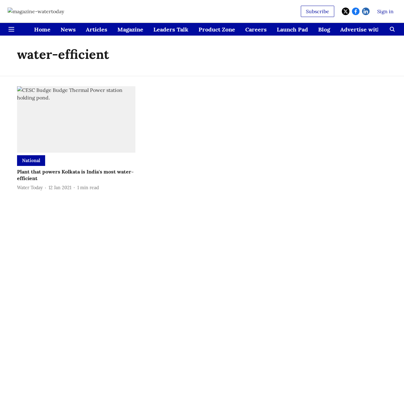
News (68, 29)
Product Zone (217, 29)
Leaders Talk (170, 29)
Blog (324, 29)
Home (42, 29)
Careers (256, 29)
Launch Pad (292, 29)
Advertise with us (364, 29)
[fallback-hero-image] (76, 119)
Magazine (130, 29)
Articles (96, 29)
